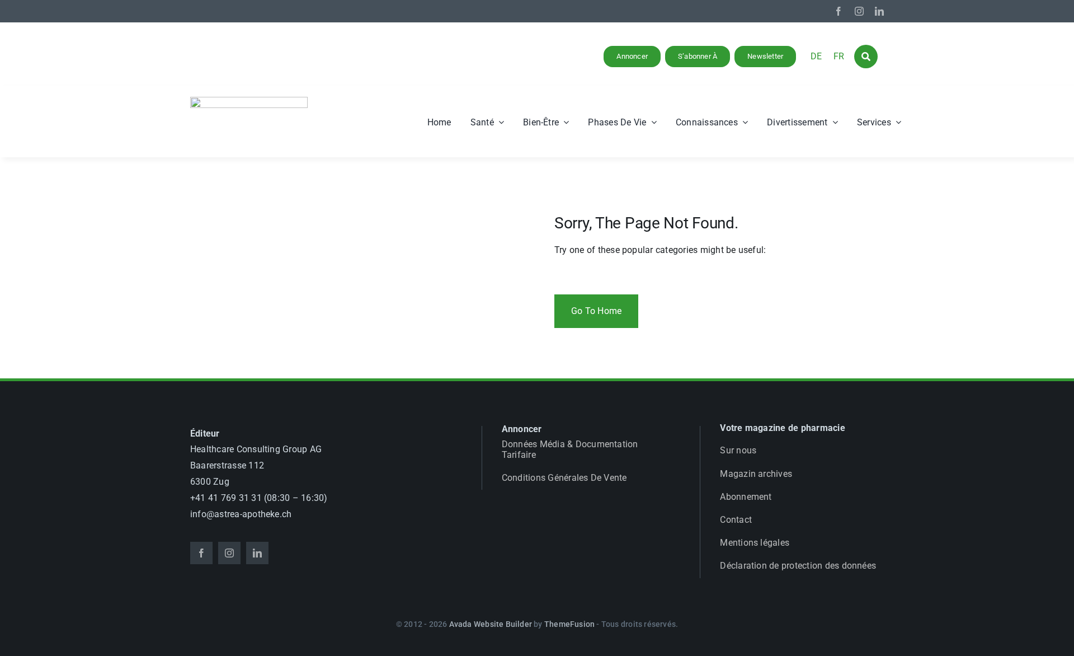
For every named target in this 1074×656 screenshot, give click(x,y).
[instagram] (859, 11)
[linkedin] (879, 11)
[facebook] (838, 11)
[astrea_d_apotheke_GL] (249, 101)
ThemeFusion (569, 624)
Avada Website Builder (490, 624)
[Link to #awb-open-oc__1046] (866, 56)
